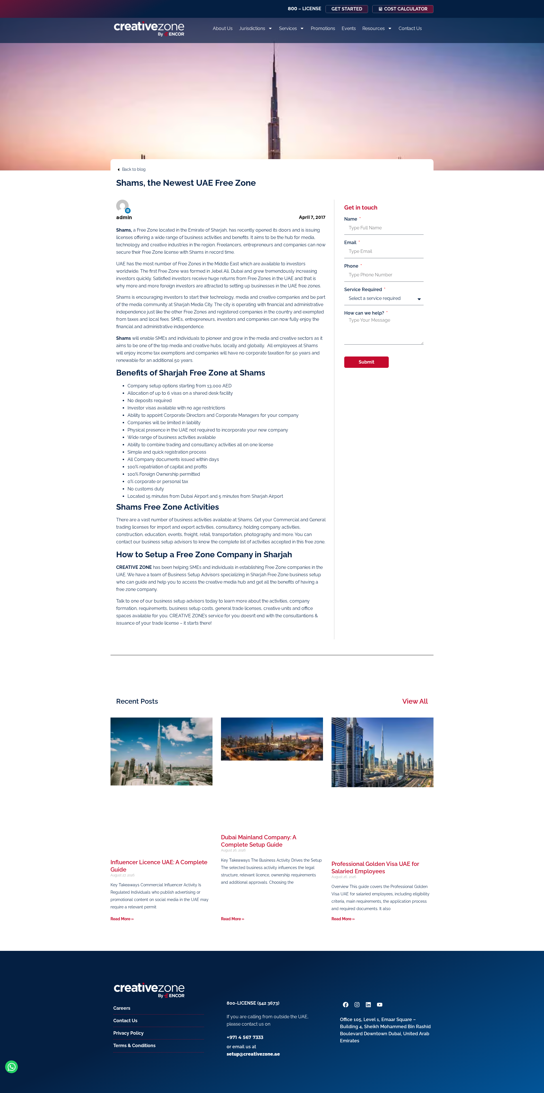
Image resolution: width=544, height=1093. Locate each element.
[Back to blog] (118, 169)
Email (351, 242)
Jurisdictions (252, 28)
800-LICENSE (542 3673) (253, 1003)
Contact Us (410, 28)
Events (349, 28)
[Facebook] (345, 1004)
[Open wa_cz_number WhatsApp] (11, 1066)
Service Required (363, 289)
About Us (223, 28)
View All (415, 701)
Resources (373, 28)
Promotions (323, 28)
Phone (352, 266)
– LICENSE (304, 8)
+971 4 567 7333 (245, 1037)
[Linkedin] (128, 211)
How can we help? (364, 313)
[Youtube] (379, 1004)
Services (288, 28)
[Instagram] (357, 1004)
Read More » (122, 919)
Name (351, 219)
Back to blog (134, 169)
